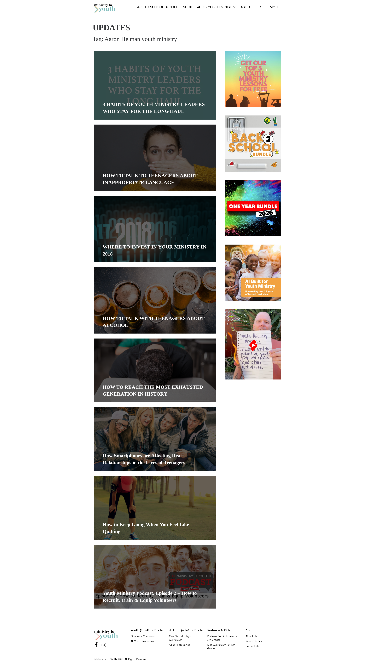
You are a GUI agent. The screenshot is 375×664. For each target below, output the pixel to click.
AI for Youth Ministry (216, 7)
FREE (261, 7)
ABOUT (246, 7)
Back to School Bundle (157, 7)
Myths (275, 7)
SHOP (187, 7)
